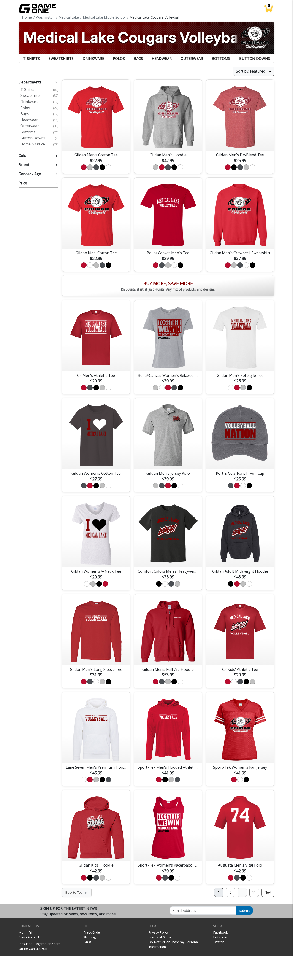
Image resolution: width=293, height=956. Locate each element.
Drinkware (93, 58)
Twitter (218, 942)
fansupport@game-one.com (39, 944)
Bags (138, 58)
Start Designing (96, 142)
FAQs (87, 942)
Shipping (89, 937)
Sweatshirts (61, 58)
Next (267, 892)
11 (254, 892)
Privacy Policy (158, 932)
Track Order (92, 932)
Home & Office (39, 144)
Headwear (162, 58)
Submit (244, 910)
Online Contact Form (34, 948)
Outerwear (192, 58)
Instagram (220, 937)
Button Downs (254, 58)
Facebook (220, 932)
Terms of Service (161, 937)
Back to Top (76, 892)
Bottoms (221, 58)
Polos (119, 58)
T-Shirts (31, 58)
